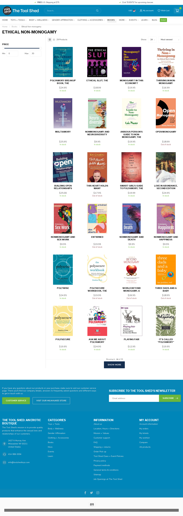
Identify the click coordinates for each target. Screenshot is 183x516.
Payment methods (102, 465)
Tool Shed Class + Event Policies (109, 456)
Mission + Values (101, 433)
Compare (143, 442)
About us (98, 424)
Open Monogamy (166, 132)
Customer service (16, 400)
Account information (148, 424)
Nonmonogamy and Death (132, 238)
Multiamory (63, 132)
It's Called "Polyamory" (166, 340)
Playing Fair (131, 339)
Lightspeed (103, 510)
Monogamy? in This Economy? (131, 81)
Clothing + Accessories (90, 20)
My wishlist (144, 437)
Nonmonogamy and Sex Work (63, 238)
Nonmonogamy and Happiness (166, 238)
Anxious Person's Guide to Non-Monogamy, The (131, 134)
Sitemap (97, 474)
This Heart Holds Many (97, 187)
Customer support (102, 437)
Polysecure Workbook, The (97, 289)
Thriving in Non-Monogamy (166, 81)
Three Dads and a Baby (166, 289)
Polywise (63, 288)
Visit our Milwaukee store (51, 400)
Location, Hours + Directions (106, 428)
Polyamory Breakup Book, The (63, 81)
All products (145, 447)
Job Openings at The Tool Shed (108, 479)
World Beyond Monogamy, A (131, 289)
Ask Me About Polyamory (97, 340)
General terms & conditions (106, 470)
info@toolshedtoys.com (19, 462)
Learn (144, 20)
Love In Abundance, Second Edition (166, 187)
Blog (154, 20)
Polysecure (62, 339)
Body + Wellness (38, 20)
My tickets (144, 433)
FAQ (96, 442)
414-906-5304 (14, 454)
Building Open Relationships (63, 187)
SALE (163, 20)
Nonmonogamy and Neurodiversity (97, 133)
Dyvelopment (133, 510)
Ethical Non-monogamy (31, 26)
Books (111, 20)
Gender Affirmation (62, 20)
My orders (143, 428)
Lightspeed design (118, 510)
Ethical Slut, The (97, 80)
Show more (114, 364)
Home (5, 20)
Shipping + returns (102, 447)
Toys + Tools (18, 20)
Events (133, 20)
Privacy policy (100, 460)
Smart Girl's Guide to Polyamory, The (131, 187)
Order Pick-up (100, 451)
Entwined (97, 237)
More (122, 20)
